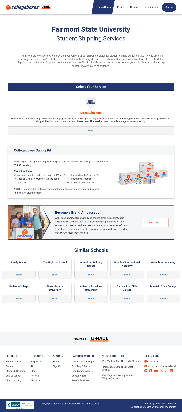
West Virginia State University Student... (121, 361)
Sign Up (57, 366)
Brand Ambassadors (82, 371)
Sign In (169, 7)
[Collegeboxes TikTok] (167, 370)
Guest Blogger (79, 375)
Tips (33, 366)
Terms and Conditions (165, 403)
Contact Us (153, 361)
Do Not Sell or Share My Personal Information (153, 407)
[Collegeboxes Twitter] (162, 370)
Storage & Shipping (15, 371)
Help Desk (36, 361)
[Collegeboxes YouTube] (157, 370)
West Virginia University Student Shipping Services (118, 377)
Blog (33, 371)
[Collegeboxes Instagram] (146, 371)
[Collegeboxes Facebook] (151, 370)
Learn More (155, 222)
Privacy (149, 403)
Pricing (120, 7)
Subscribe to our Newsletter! (161, 366)
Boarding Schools (81, 366)
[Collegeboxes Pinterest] (172, 370)
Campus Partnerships (83, 361)
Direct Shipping (13, 380)
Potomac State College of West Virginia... (117, 368)
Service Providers (80, 380)
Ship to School (13, 375)
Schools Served (13, 361)
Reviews (35, 375)
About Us (35, 380)
